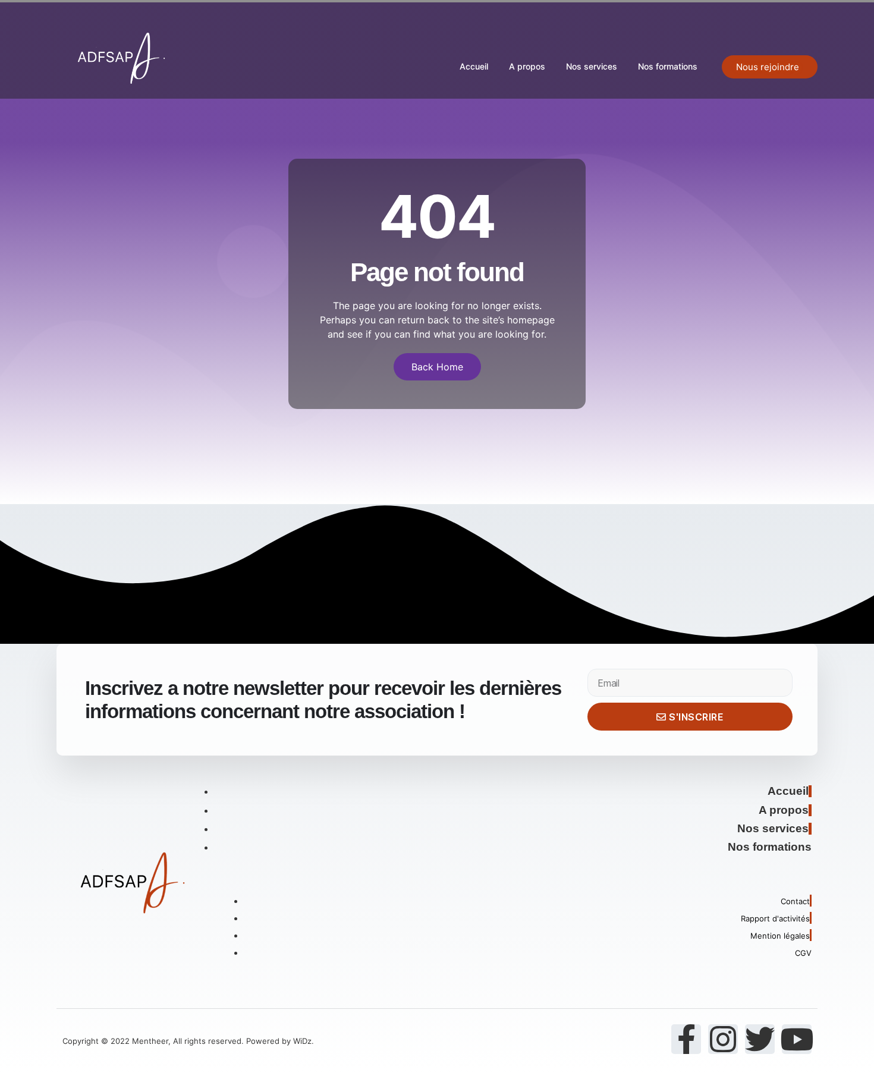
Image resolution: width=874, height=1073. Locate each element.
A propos (527, 66)
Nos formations (667, 66)
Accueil (474, 66)
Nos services (591, 66)
